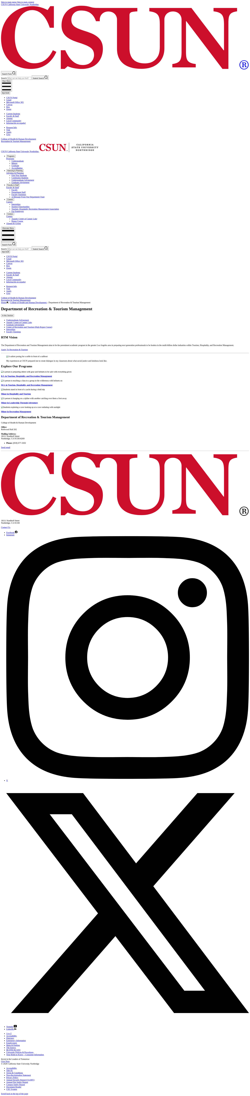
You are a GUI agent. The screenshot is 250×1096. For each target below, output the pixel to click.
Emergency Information (16, 1040)
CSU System (11, 1089)
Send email (5, 447)
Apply (8, 132)
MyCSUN (5, 93)
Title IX (9, 1070)
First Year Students (19, 175)
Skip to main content (25, 2)
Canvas (9, 105)
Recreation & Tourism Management (15, 141)
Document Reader (13, 1087)
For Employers (17, 211)
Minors (14, 163)
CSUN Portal (11, 97)
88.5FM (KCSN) (13, 1050)
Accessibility (11, 1036)
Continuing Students (19, 178)
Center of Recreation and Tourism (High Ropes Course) (29, 327)
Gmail (8, 100)
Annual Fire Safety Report (17, 1082)
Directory (10, 1038)
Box (8, 107)
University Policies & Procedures (19, 1052)
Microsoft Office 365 (15, 102)
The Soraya (11, 1048)
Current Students (13, 114)
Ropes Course (17, 221)
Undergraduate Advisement (22, 180)
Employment (11, 1043)
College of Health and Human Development (28, 302)
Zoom (8, 109)
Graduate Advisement (20, 182)
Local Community (13, 121)
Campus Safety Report (15, 1085)
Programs (11, 156)
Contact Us (5, 527)
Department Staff (18, 192)
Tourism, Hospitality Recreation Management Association (35, 209)
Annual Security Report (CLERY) (20, 1080)
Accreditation (17, 168)
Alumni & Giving (13, 223)
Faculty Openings (18, 194)
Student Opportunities (20, 207)
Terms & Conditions (14, 1073)
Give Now (5, 1061)
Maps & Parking (13, 1045)
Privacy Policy (12, 1077)
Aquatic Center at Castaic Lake (24, 219)
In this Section (7, 316)
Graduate (15, 166)
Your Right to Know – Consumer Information (25, 1055)
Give (8, 134)
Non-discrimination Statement (18, 1075)
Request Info (11, 127)
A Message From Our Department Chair (28, 197)
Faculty (14, 190)
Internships (15, 204)
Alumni (9, 118)
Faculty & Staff (12, 116)
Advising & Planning (15, 171)
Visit (8, 130)
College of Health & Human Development (18, 139)
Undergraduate (17, 161)
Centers (10, 214)
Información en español (16, 123)
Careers (10, 200)
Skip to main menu (9, 2)
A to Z (9, 1033)
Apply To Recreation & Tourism (14, 350)
